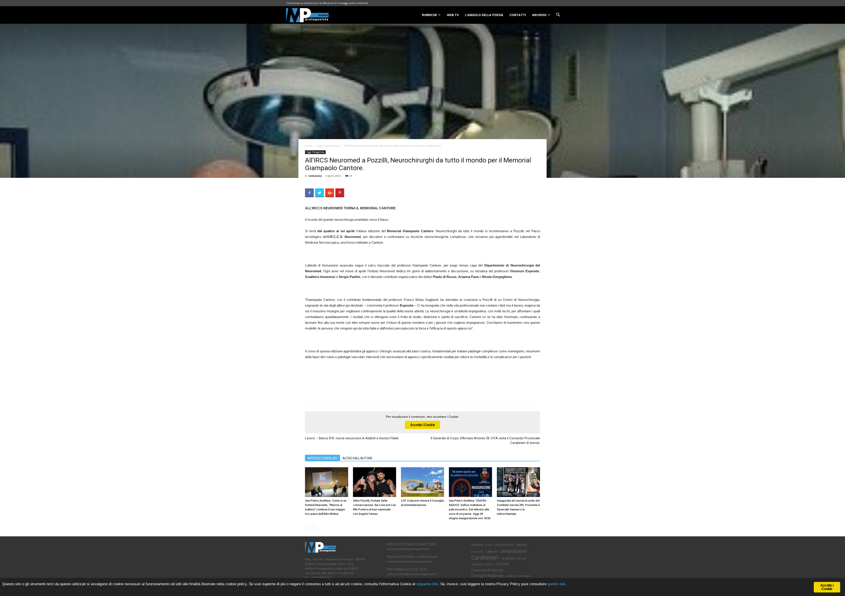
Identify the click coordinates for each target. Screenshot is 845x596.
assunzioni (504, 544)
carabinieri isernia (513, 558)
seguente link (427, 584)
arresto (489, 544)
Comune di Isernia (487, 570)
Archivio (539, 15)
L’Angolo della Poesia (484, 15)
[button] (558, 15)
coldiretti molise (482, 564)
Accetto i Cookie (422, 425)
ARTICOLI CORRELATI (322, 458)
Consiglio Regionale (487, 575)
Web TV (453, 15)
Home (309, 146)
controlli (510, 576)
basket (521, 544)
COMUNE (502, 564)
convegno (524, 576)
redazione (315, 175)
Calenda (492, 551)
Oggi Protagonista (328, 146)
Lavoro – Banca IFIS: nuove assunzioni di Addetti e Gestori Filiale (352, 438)
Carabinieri (485, 557)
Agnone (477, 544)
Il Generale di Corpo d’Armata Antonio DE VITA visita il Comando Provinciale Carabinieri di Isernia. (485, 440)
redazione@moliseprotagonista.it (410, 561)
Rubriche (429, 15)
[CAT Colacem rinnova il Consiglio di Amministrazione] (422, 482)
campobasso (513, 550)
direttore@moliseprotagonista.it (408, 549)
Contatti (517, 15)
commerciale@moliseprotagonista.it (412, 574)
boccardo (477, 552)
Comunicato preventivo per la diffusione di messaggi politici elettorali (327, 3)
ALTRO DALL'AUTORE (358, 458)
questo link (555, 584)
